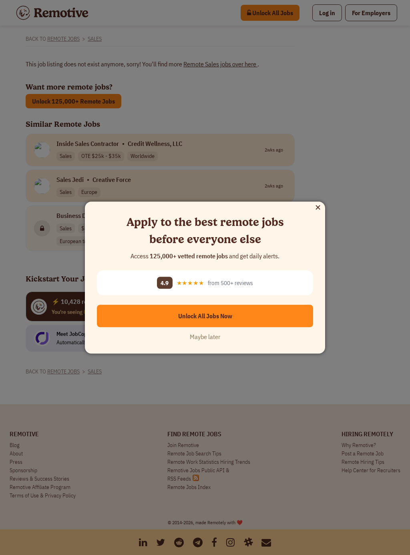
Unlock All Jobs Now (205, 316)
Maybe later (205, 337)
